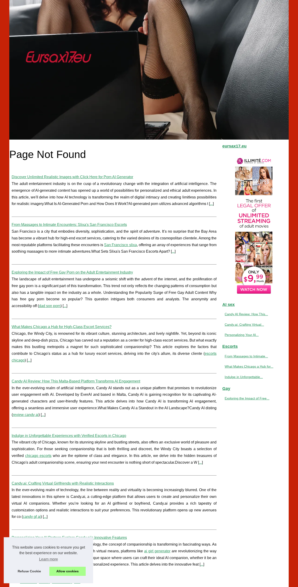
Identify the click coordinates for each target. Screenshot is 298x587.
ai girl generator (157, 551)
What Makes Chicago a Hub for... (249, 366)
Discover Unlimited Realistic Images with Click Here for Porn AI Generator (72, 177)
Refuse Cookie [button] (29, 571)
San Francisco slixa (120, 245)
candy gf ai (32, 517)
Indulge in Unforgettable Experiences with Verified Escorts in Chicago (69, 436)
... (211, 204)
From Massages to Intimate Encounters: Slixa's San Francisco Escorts (69, 225)
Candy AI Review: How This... (246, 314)
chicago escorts (38, 456)
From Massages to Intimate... (246, 356)
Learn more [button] (48, 559)
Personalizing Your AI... (242, 335)
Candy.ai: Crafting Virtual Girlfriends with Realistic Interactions (63, 483)
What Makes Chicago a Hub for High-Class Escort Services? (62, 327)
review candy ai (26, 415)
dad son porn (50, 306)
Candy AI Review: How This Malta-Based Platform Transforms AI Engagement (76, 381)
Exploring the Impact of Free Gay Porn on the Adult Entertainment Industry (72, 272)
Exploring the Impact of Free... (247, 398)
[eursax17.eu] (149, 70)
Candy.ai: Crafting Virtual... (244, 324)
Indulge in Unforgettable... (244, 377)
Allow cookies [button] (67, 571)
